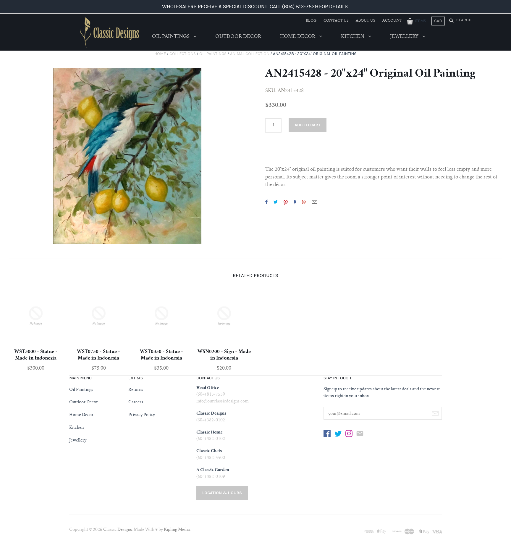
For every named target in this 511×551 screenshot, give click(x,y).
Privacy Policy (141, 415)
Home (160, 53)
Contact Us (336, 20)
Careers (135, 402)
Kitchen (353, 36)
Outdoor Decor (238, 36)
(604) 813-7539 (210, 395)
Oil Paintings (171, 36)
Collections (182, 53)
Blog (311, 20)
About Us (365, 20)
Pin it (286, 201)
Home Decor (298, 36)
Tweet (276, 201)
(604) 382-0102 (210, 420)
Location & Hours (222, 492)
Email (314, 201)
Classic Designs (117, 530)
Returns (135, 390)
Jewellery (405, 36)
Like (266, 201)
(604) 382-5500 (210, 458)
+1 (304, 201)
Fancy (295, 201)
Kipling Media (177, 530)
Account (392, 20)
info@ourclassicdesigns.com (222, 401)
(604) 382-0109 (210, 477)
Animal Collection (249, 53)
